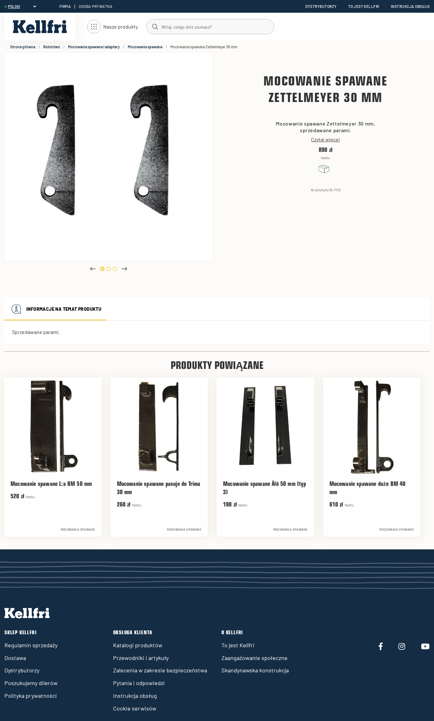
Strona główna (22, 46)
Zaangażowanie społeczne (254, 657)
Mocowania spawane (145, 46)
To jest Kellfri (363, 6)
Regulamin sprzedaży (31, 645)
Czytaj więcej (325, 139)
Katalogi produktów (137, 645)
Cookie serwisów (134, 708)
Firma (65, 6)
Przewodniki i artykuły (141, 657)
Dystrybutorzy (320, 6)
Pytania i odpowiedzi (139, 682)
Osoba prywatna (95, 6)
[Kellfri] (39, 27)
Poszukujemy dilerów (31, 682)
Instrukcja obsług (410, 6)
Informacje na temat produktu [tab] (63, 309)
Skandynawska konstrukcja (255, 670)
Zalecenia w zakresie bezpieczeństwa (160, 670)
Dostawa (15, 657)
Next (124, 269)
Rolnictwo (51, 46)
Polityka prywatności (30, 695)
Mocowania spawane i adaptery (94, 46)
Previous (93, 269)
